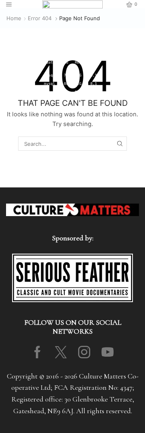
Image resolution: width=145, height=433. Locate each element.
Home (13, 18)
